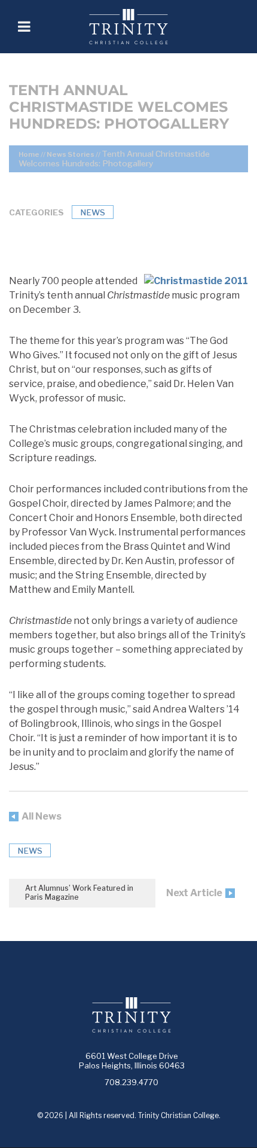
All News (42, 816)
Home (29, 154)
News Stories (70, 154)
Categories (36, 212)
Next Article (194, 893)
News (92, 212)
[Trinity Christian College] (144, 26)
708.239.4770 (131, 1082)
